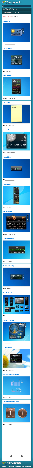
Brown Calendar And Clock (11, 401)
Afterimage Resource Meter (11, 374)
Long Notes (6, 102)
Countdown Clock (8, 238)
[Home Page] (12, 2)
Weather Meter (7, 75)
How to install (26, 466)
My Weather (6, 21)
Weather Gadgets (10, 44)
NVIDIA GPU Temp (8, 266)
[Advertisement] (16, 440)
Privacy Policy (16, 466)
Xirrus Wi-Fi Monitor (9, 320)
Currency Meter (7, 347)
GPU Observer (7, 48)
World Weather (7, 211)
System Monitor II (8, 184)
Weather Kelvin (7, 130)
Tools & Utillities (9, 125)
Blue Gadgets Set (8, 293)
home (4, 466)
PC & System (8, 71)
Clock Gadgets (9, 261)
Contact (9, 466)
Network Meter (7, 157)
